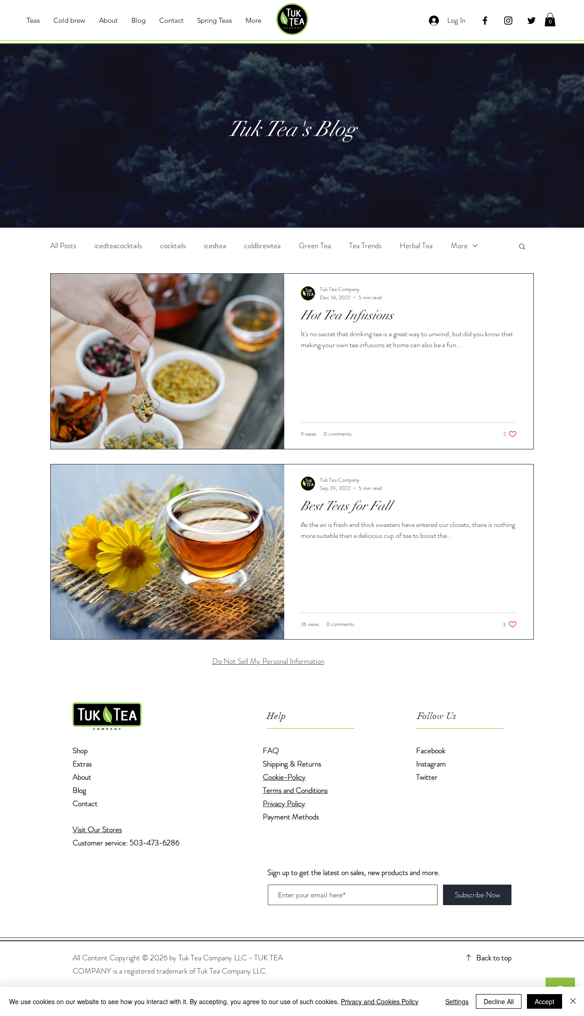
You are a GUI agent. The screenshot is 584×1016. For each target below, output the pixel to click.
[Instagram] (508, 20)
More (459, 245)
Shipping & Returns (293, 763)
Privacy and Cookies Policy (379, 1001)
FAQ (271, 750)
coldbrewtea (262, 245)
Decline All (499, 1001)
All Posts (63, 245)
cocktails (173, 245)
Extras (82, 763)
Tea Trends (365, 245)
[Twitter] (531, 20)
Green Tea (315, 245)
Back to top (493, 957)
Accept (544, 1001)
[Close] (573, 1001)
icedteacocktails (118, 245)
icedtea (215, 245)
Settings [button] (457, 1001)
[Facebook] (485, 20)
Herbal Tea (416, 245)
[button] (550, 19)
